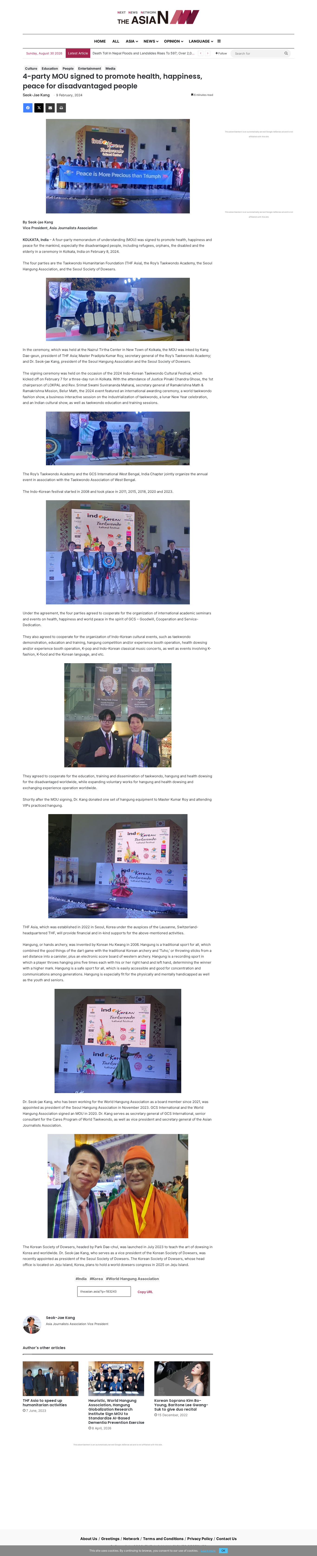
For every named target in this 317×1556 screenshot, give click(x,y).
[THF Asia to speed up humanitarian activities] (52, 1378)
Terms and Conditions (163, 1538)
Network (131, 1538)
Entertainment (89, 68)
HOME (100, 41)
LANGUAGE (199, 41)
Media (110, 68)
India (82, 1278)
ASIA (130, 41)
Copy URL (145, 1292)
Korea (97, 1278)
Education (50, 68)
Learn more (208, 1550)
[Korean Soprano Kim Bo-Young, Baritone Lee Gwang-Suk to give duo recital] (183, 1378)
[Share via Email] (50, 107)
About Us (88, 1538)
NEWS (149, 41)
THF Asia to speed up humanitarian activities (45, 1402)
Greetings (110, 1538)
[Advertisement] (118, 1480)
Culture (31, 68)
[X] (39, 107)
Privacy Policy (199, 1538)
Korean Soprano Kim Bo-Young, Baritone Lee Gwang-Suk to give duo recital (181, 1405)
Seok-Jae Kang (36, 95)
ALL (115, 41)
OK (223, 1550)
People (68, 68)
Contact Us (226, 1538)
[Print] (61, 107)
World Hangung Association (133, 1278)
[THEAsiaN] (158, 17)
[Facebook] (27, 107)
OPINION (172, 41)
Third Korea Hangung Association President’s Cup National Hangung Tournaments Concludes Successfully (173, 53)
